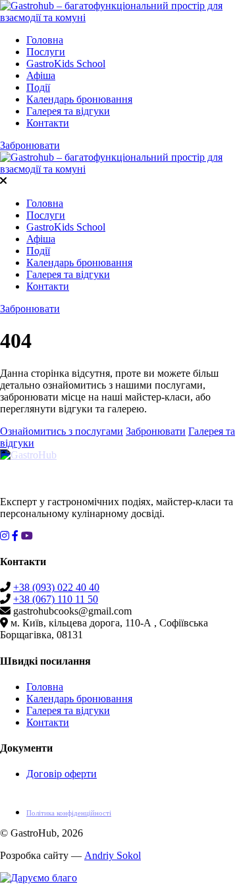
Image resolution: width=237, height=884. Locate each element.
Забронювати (30, 145)
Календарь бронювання (79, 99)
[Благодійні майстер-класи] (38, 877)
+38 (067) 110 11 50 (55, 599)
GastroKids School (65, 63)
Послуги (45, 51)
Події (38, 87)
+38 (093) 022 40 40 (56, 587)
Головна (44, 39)
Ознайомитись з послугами (61, 431)
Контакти (47, 122)
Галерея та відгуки (68, 111)
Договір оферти (61, 773)
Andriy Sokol (112, 855)
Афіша (40, 75)
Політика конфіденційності (68, 813)
